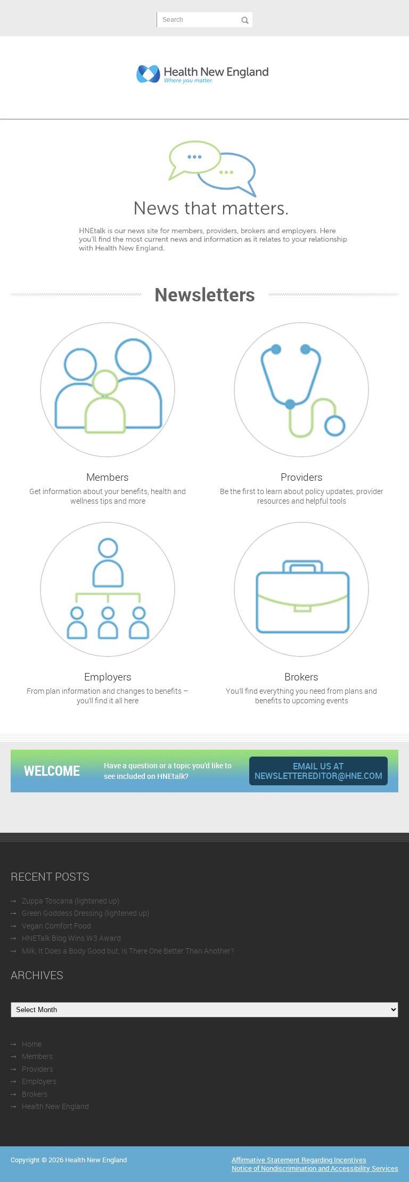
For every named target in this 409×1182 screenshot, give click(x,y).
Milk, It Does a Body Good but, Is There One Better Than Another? (128, 951)
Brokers (34, 1094)
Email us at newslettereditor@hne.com (318, 771)
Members (37, 1056)
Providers (37, 1069)
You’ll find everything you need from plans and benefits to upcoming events (301, 687)
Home (32, 1044)
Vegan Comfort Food (56, 926)
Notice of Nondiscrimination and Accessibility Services (315, 1168)
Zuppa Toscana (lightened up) (70, 901)
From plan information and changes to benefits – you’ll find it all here (108, 687)
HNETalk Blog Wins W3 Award (71, 938)
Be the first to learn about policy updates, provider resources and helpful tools (301, 488)
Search (172, 19)
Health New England (55, 1106)
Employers (39, 1081)
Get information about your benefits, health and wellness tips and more (107, 488)
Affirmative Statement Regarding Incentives (299, 1159)
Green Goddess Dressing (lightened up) (85, 913)
